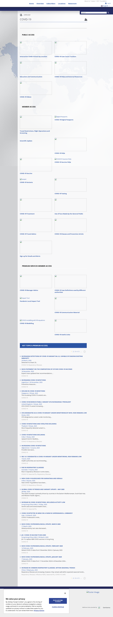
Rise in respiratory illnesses (33, 467)
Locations (61, 4)
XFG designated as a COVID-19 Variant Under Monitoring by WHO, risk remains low (54, 413)
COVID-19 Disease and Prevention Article (69, 234)
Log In (109, 3)
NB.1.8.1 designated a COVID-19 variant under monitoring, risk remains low (52, 457)
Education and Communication (31, 77)
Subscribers (50, 4)
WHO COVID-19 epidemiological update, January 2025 (42, 557)
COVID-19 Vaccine (26, 173)
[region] (36, 601)
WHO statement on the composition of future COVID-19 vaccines (47, 369)
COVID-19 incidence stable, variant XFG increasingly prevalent (46, 402)
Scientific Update (26, 141)
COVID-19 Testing (61, 194)
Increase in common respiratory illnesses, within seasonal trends (48, 568)
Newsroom (72, 4)
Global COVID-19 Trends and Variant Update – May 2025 (43, 489)
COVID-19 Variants (26, 182)
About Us (87, 1)
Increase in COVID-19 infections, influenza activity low (43, 502)
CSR (97, 1)
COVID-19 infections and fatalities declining (39, 424)
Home (31, 4)
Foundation (103, 1)
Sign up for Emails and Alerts (30, 256)
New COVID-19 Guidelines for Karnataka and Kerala (42, 478)
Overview (40, 4)
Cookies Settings (58, 607)
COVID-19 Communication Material (67, 312)
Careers (93, 1)
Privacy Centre (39, 610)
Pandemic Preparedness (21, 14)
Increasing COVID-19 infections (34, 380)
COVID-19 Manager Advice (29, 290)
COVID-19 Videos (25, 97)
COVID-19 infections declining (33, 435)
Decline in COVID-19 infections (33, 391)
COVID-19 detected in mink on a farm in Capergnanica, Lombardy (47, 513)
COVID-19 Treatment (27, 214)
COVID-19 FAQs (60, 153)
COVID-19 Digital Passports (64, 120)
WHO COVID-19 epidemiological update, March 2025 (41, 524)
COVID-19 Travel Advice (28, 234)
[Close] (65, 593)
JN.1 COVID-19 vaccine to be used (34, 535)
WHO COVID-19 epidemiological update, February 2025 (42, 546)
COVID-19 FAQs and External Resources (68, 77)
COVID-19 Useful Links (62, 335)
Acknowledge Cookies (58, 601)
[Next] (84, 352)
